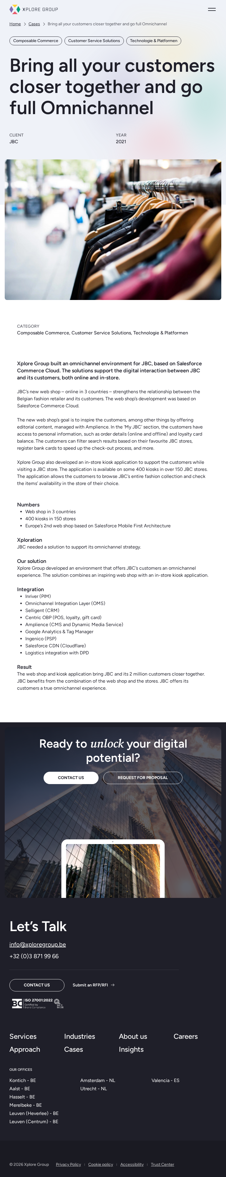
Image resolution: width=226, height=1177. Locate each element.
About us (133, 1036)
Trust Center (162, 1164)
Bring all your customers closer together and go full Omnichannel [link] (107, 23)
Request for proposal (143, 777)
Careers (186, 1036)
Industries (79, 1036)
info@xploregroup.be (37, 944)
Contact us (71, 777)
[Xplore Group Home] (33, 9)
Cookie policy (100, 1164)
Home (15, 23)
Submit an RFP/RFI (90, 985)
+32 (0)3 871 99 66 (34, 956)
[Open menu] (212, 9)
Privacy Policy (68, 1164)
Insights (131, 1049)
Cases (34, 23)
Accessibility (132, 1164)
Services (22, 1036)
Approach (24, 1049)
